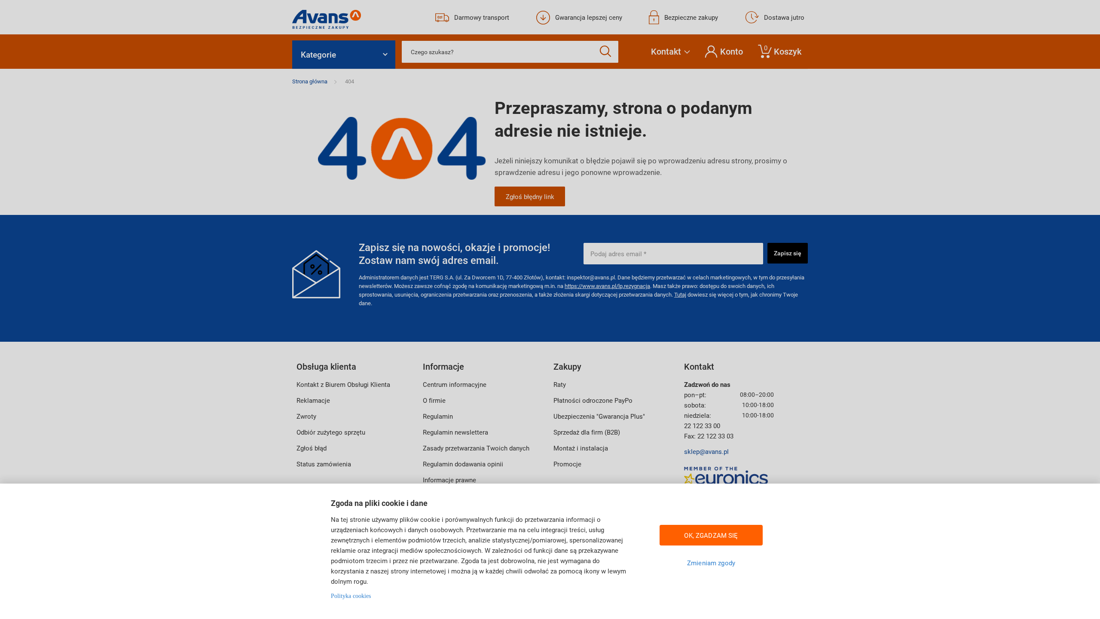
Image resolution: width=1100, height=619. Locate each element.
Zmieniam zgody (711, 562)
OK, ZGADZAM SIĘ (711, 535)
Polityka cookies (351, 596)
